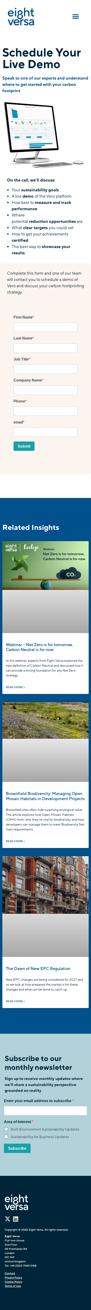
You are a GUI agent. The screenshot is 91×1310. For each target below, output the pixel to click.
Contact (10, 1273)
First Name (23, 317)
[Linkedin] (15, 1219)
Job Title (21, 359)
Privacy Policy (13, 1277)
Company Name (28, 380)
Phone (19, 401)
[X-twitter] (7, 1219)
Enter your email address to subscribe (38, 1101)
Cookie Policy (13, 1282)
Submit (24, 446)
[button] (75, 16)
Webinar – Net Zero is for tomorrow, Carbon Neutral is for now (39, 647)
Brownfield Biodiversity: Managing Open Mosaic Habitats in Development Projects (45, 796)
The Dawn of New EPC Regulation (38, 968)
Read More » (15, 687)
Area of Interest (18, 1122)
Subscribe (17, 1148)
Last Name (23, 338)
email (18, 422)
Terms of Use (13, 1286)
